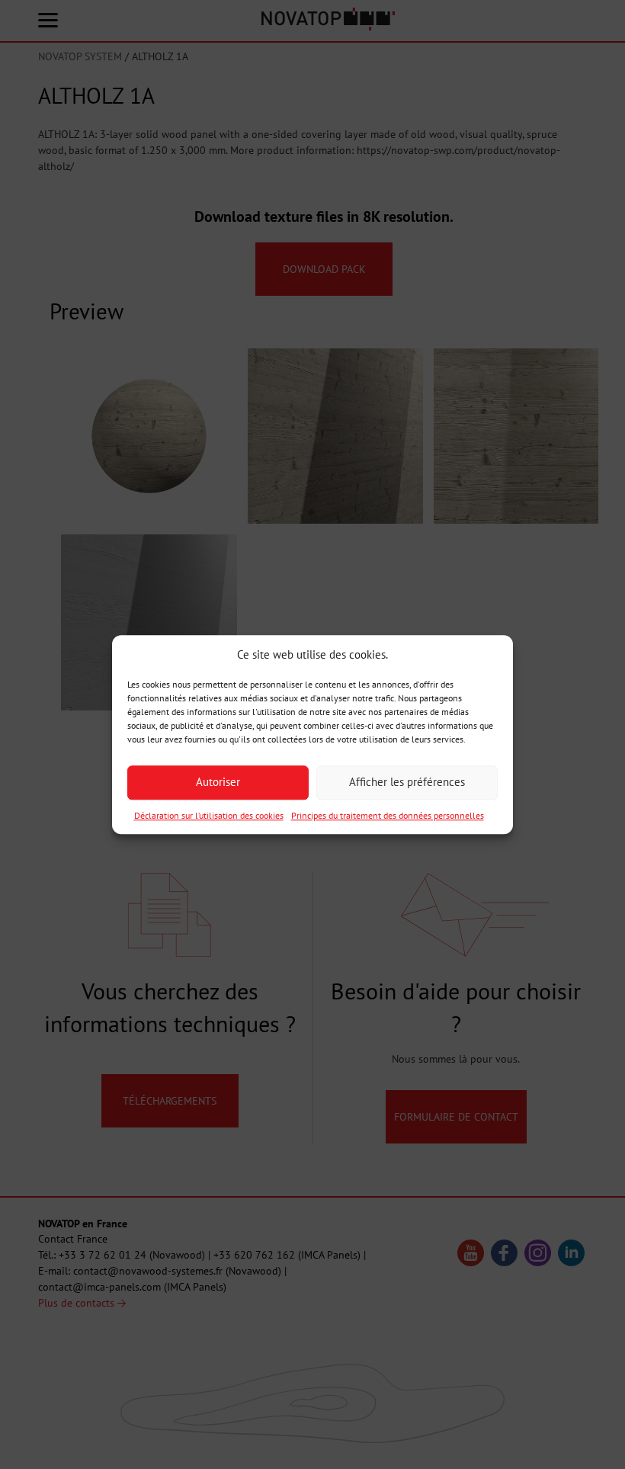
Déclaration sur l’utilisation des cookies (209, 815)
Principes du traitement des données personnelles (387, 815)
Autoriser (218, 782)
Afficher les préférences (407, 782)
